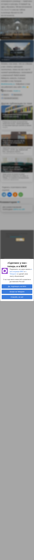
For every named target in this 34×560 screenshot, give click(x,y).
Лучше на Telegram (17, 292)
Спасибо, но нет (17, 297)
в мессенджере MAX (21, 270)
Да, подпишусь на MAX (17, 286)
